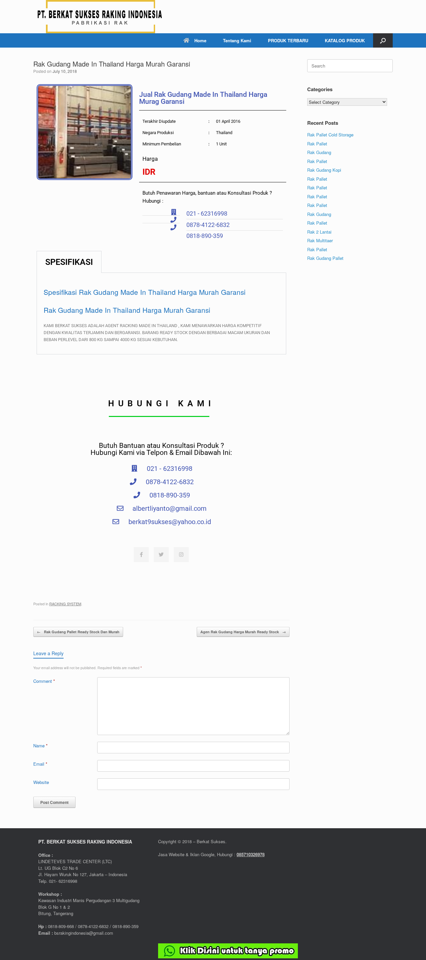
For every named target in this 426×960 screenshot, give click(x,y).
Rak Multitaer (320, 240)
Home (200, 40)
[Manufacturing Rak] (99, 16)
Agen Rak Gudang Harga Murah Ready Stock (243, 631)
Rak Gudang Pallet (325, 258)
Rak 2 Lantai (319, 232)
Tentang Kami (237, 40)
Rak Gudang (319, 152)
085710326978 (251, 854)
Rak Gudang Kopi (324, 170)
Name (40, 745)
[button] (383, 40)
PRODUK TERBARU (288, 40)
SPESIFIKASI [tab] (69, 262)
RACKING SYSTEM (65, 603)
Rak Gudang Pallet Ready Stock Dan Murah (78, 631)
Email (40, 764)
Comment (44, 681)
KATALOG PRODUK (345, 40)
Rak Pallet (317, 143)
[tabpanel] (161, 313)
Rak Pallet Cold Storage (330, 134)
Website (41, 782)
